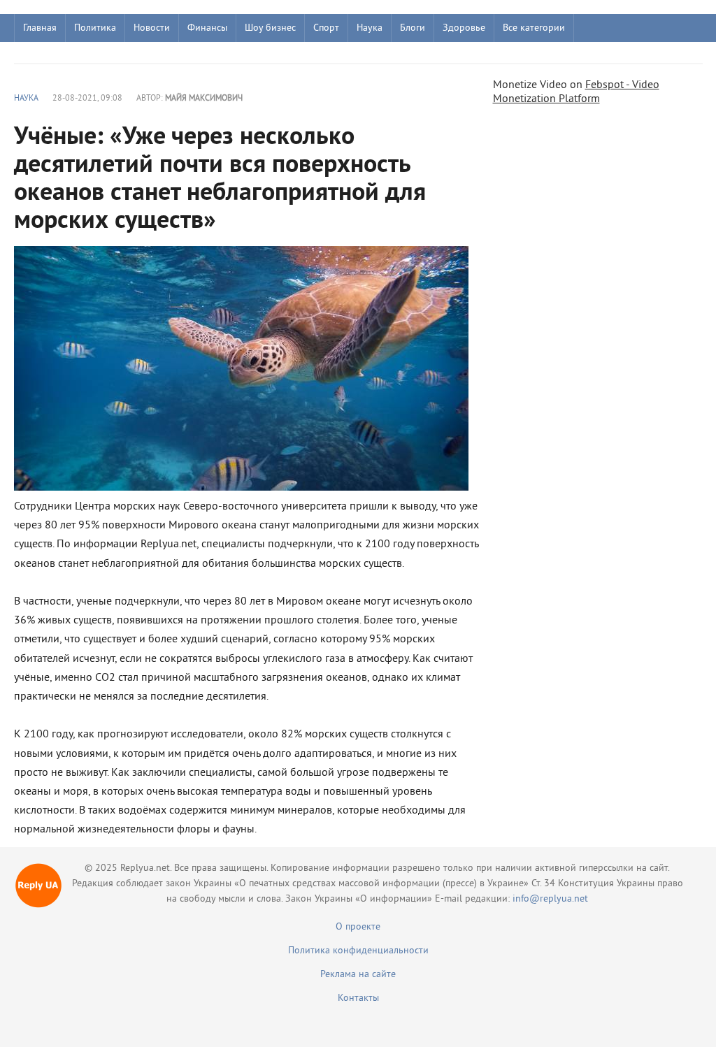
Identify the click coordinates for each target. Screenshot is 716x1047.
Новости (152, 28)
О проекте (358, 927)
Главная (40, 28)
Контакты (358, 998)
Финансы (207, 28)
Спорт (326, 28)
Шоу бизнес (270, 28)
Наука (369, 28)
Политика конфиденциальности (358, 951)
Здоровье (464, 28)
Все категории (534, 28)
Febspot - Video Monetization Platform (576, 92)
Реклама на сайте (358, 975)
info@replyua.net (550, 899)
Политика (95, 28)
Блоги (412, 28)
